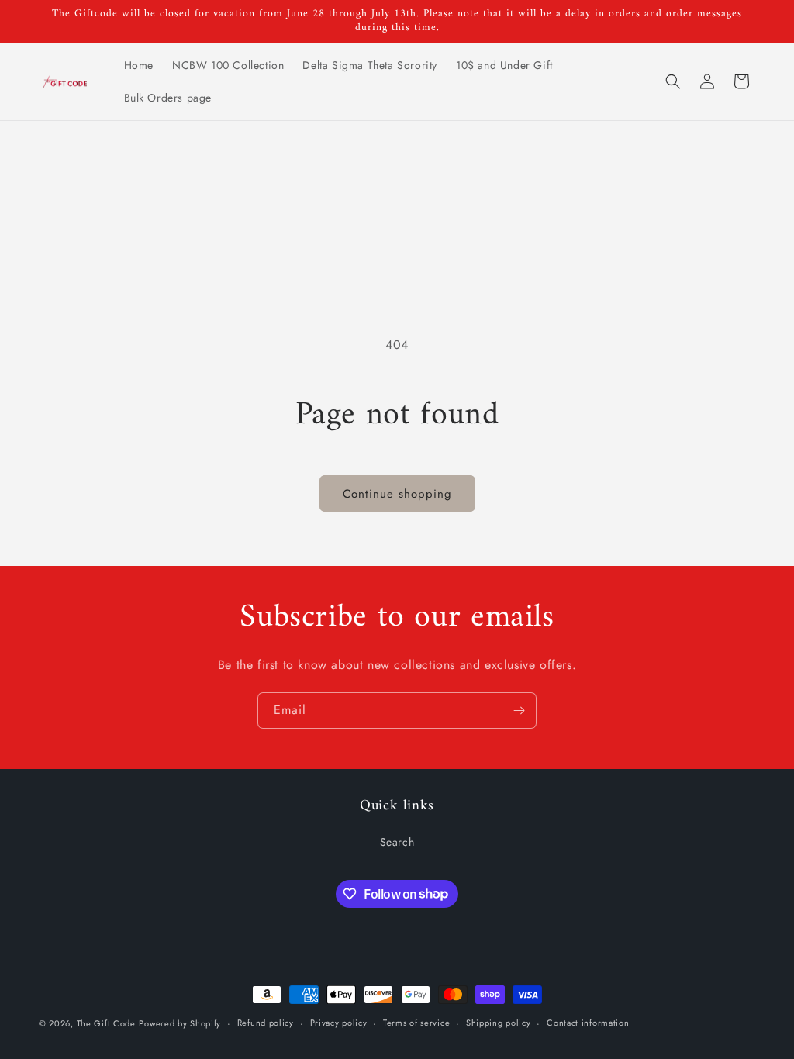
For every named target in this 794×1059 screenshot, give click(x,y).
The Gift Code (106, 1023)
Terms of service (416, 1022)
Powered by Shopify (180, 1023)
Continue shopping (397, 493)
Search (397, 842)
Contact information (588, 1022)
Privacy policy (339, 1022)
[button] (673, 81)
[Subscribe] (519, 710)
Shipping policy (498, 1022)
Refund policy (265, 1022)
